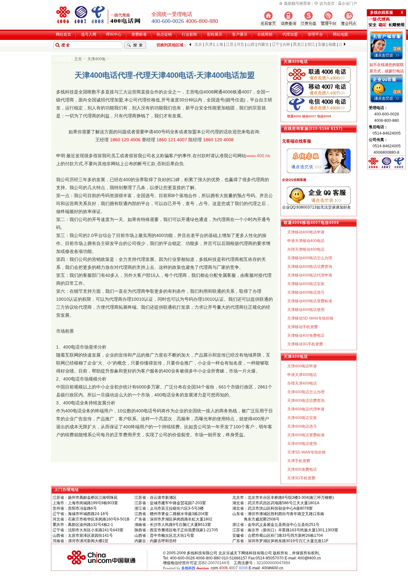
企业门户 (349, 3)
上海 (219, 44)
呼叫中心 (113, 34)
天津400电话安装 (302, 418)
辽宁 (276, 44)
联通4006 (294, 116)
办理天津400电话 (302, 383)
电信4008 (324, 116)
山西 (251, 44)
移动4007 (309, 116)
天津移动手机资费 (302, 327)
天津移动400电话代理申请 (309, 275)
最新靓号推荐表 (297, 3)
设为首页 (327, 3)
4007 (233, 568)
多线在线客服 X (386, 12)
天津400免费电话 (302, 469)
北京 (198, 44)
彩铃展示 (214, 34)
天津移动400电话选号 (305, 292)
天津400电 (96, 59)
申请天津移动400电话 (305, 241)
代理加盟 (290, 34)
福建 (332, 44)
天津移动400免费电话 (305, 335)
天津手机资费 (298, 461)
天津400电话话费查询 (305, 400)
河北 (240, 44)
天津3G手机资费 (301, 478)
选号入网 (88, 34)
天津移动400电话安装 (305, 284)
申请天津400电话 (302, 375)
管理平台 (315, 34)
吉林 (286, 44)
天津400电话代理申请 (305, 409)
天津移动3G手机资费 (305, 344)
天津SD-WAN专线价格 (306, 452)
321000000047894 (273, 563)
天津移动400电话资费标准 (309, 301)
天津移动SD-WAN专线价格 (310, 318)
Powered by (186, 568)
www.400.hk (258, 155)
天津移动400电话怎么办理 (309, 258)
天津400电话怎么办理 (305, 392)
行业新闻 (189, 34)
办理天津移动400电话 (305, 249)
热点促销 (164, 34)
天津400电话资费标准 (305, 435)
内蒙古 (263, 44)
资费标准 (139, 34)
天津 (209, 44)
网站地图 (340, 34)
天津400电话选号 (302, 426)
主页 (78, 59)
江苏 (230, 44)
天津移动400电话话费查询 (309, 266)
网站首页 (63, 34)
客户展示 (239, 34)
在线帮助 (265, 34)
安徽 (321, 44)
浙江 (311, 44)
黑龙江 (298, 44)
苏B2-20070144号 (214, 563)
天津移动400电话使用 (305, 309)
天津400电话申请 (302, 366)
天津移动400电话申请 (305, 232)
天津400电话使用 (302, 443)
